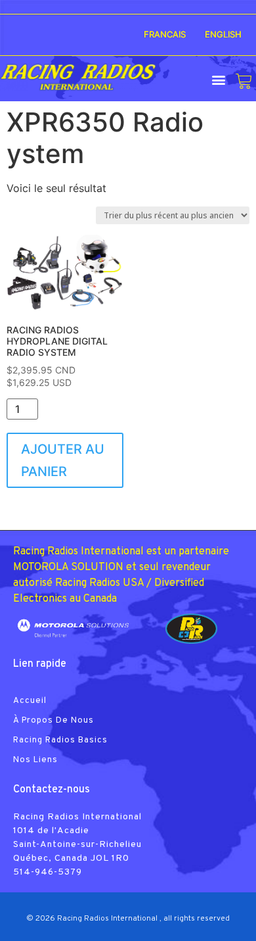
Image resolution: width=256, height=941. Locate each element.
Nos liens (35, 760)
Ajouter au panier (62, 460)
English (223, 34)
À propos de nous (53, 720)
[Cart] (244, 81)
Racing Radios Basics (60, 740)
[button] (218, 79)
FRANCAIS (165, 34)
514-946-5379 (47, 872)
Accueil (30, 701)
